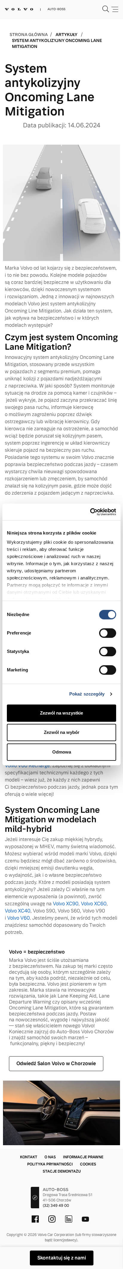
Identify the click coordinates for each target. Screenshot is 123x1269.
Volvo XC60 (94, 904)
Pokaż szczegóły (87, 693)
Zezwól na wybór (61, 732)
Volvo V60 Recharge (27, 765)
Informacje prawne (83, 1157)
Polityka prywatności (50, 1164)
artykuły (66, 34)
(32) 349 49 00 (56, 1205)
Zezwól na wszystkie (61, 712)
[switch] (107, 633)
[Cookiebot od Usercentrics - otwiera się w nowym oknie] (90, 512)
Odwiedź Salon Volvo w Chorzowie (56, 1063)
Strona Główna (29, 34)
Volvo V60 (18, 918)
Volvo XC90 (66, 904)
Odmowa (61, 751)
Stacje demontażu (62, 1171)
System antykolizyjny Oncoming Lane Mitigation (57, 43)
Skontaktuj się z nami (61, 1258)
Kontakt (28, 1157)
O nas (50, 1157)
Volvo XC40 (17, 911)
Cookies (88, 1164)
